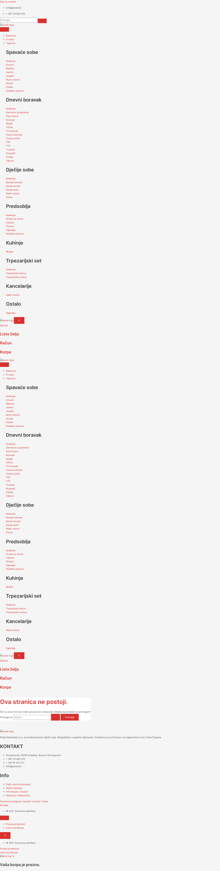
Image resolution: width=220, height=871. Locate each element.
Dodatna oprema (14, 90)
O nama (10, 39)
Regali (9, 123)
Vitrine (9, 127)
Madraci (10, 68)
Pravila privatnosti (15, 824)
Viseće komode (14, 134)
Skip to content (8, 1)
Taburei (10, 160)
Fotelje (9, 157)
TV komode (12, 131)
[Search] (42, 21)
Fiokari (9, 87)
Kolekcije (11, 61)
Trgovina (10, 43)
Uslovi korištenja (15, 827)
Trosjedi (10, 149)
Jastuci (9, 72)
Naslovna (11, 35)
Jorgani (10, 75)
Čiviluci (10, 226)
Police (9, 197)
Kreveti (10, 64)
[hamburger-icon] (4, 29)
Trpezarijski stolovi (16, 273)
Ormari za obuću (14, 218)
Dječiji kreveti (13, 186)
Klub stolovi (12, 116)
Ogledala (10, 230)
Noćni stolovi (13, 79)
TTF (8, 145)
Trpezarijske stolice (16, 277)
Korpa (5, 352)
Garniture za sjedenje (17, 112)
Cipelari (10, 222)
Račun (6, 343)
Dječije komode (14, 182)
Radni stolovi (13, 193)
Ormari (9, 83)
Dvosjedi (10, 153)
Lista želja (9, 334)
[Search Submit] (55, 717)
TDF (8, 142)
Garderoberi (12, 189)
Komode (10, 119)
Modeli (9, 251)
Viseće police (13, 138)
